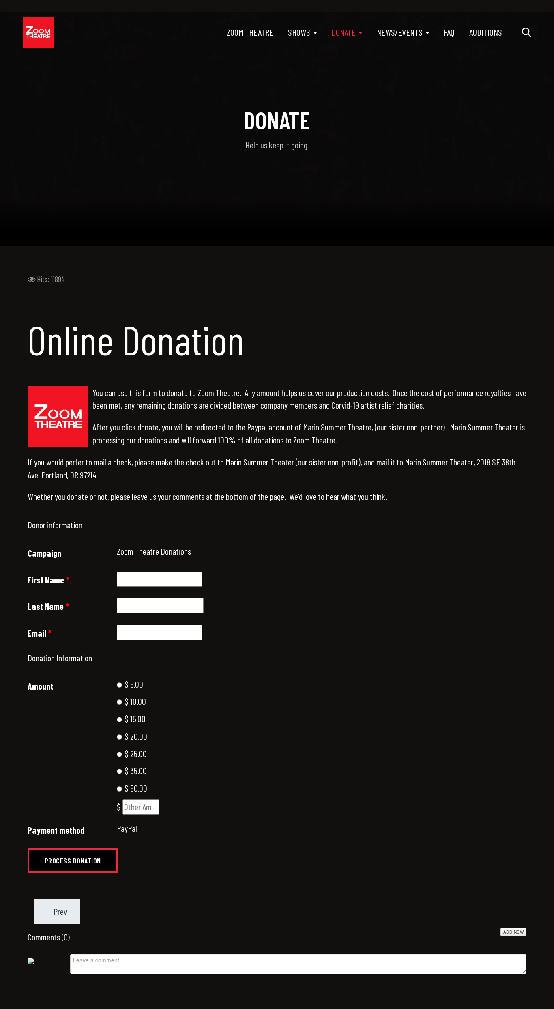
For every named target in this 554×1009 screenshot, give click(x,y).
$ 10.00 (134, 701)
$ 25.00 (135, 753)
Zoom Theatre (250, 32)
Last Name (48, 606)
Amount (40, 686)
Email (40, 633)
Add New (513, 932)
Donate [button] (343, 32)
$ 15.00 (134, 718)
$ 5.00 (133, 684)
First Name (48, 579)
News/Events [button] (400, 32)
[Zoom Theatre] (38, 32)
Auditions (485, 32)
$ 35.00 (135, 770)
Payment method (56, 830)
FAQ (449, 32)
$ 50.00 (135, 788)
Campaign (44, 553)
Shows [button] (299, 32)
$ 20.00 (135, 736)
